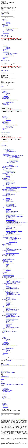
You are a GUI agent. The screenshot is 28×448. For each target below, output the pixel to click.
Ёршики (11, 165)
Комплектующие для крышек (13, 191)
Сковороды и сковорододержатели (14, 231)
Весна (7, 264)
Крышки (8, 193)
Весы (4, 167)
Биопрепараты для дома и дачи (10, 166)
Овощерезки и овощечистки (9, 250)
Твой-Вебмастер (20, 419)
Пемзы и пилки (9, 304)
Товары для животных (8, 276)
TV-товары (8, 209)
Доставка (5, 24)
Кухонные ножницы (10, 220)
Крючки (8, 198)
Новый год (8, 150)
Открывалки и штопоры (9, 255)
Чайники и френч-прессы (9, 328)
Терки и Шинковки (10, 232)
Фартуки (8, 325)
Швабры (5, 330)
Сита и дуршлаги (7, 269)
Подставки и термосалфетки (12, 188)
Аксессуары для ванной (14, 157)
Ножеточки (8, 247)
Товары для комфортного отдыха (13, 281)
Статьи (5, 397)
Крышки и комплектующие (9, 190)
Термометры (9, 324)
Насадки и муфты (13, 239)
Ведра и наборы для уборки (12, 292)
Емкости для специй (10, 171)
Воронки (8, 210)
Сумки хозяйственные (8, 275)
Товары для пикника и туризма (13, 282)
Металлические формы (11, 313)
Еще (4, 58)
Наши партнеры (7, 398)
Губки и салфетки (10, 293)
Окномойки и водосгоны (9, 254)
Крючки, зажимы (7, 195)
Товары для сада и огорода (9, 283)
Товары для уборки (7, 291)
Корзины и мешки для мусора (13, 294)
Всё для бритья (9, 300)
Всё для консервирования (12, 211)
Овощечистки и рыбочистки (12, 253)
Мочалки (8, 303)
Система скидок (9, 30)
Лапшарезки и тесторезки (12, 221)
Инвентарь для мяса (10, 215)
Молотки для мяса (7, 236)
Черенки (8, 297)
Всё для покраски (10, 180)
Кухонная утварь (7, 207)
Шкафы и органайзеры (11, 310)
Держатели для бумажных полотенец (14, 213)
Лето (7, 266)
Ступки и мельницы (10, 172)
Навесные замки (10, 320)
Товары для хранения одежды (10, 306)
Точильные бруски (13, 242)
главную (9, 360)
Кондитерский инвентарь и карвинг (14, 216)
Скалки (5, 272)
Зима (7, 265)
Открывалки (9, 256)
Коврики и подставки (8, 185)
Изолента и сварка (10, 182)
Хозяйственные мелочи (8, 315)
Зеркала (8, 176)
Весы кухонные (9, 168)
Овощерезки (9, 251)
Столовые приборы (7, 273)
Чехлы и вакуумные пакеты (12, 309)
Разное (7, 184)
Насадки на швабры (8, 244)
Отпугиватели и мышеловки (12, 284)
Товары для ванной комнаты (12, 156)
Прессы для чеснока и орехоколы (13, 224)
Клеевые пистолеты (10, 183)
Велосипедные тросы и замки (13, 316)
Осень (7, 267)
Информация (6, 26)
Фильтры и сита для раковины (13, 234)
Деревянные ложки (10, 212)
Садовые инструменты (11, 287)
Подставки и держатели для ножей (14, 249)
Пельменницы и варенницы (12, 223)
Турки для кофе (9, 233)
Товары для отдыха (7, 277)
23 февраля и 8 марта (11, 151)
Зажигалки (5, 178)
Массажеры (8, 302)
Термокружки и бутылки (11, 280)
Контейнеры (9, 217)
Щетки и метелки (10, 298)
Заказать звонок (4, 35)
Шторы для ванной (13, 161)
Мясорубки (8, 243)
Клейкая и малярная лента (12, 319)
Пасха (7, 152)
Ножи (7, 248)
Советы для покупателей (12, 28)
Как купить (6, 25)
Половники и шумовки (11, 206)
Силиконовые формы (11, 314)
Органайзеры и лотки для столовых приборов (16, 222)
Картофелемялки (10, 201)
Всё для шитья (9, 174)
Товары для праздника (8, 149)
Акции (4, 19)
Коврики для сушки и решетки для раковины (16, 187)
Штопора (8, 258)
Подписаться (16, 414)
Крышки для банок (10, 194)
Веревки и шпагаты (10, 317)
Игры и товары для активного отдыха (15, 278)
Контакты (5, 31)
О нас (4, 338)
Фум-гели (8, 326)
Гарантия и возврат (7, 390)
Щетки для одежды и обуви (12, 327)
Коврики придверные (8, 189)
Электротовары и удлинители (10, 331)
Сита (7, 271)
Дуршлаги (8, 270)
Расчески (8, 177)
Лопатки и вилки (10, 205)
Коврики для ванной (13, 158)
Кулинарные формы (10, 218)
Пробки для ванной (13, 160)
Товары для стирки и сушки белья (11, 289)
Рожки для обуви (10, 322)
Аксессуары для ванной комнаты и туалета (13, 155)
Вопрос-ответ (9, 29)
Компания (5, 20)
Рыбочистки (9, 228)
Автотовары (6, 154)
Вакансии (8, 23)
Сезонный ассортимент (8, 262)
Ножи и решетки (13, 240)
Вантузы (11, 163)
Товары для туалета (10, 162)
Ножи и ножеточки (7, 245)
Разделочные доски (7, 261)
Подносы (5, 260)
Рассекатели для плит (11, 227)
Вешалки (8, 308)
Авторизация (6, 33)
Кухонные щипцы (10, 204)
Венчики (8, 200)
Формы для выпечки (8, 311)
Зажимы (8, 196)
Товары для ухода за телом (9, 299)
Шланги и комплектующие (12, 288)
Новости (8, 22)
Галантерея (5, 173)
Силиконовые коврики (11, 229)
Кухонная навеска (7, 199)
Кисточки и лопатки (10, 202)
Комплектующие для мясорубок (13, 238)
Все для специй (6, 169)
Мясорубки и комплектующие (10, 237)
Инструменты (6, 179)
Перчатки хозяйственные (9, 259)
